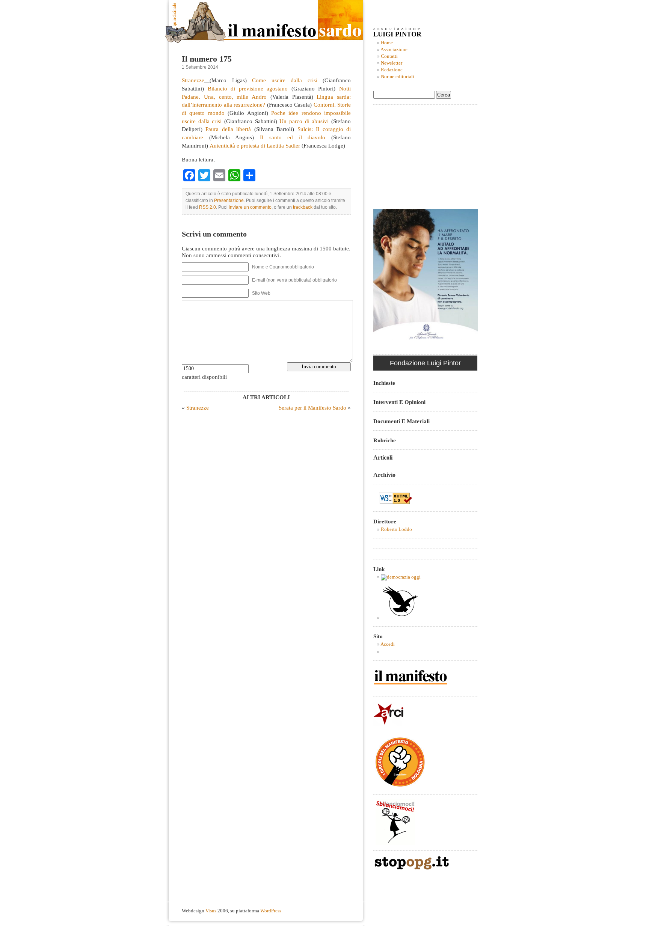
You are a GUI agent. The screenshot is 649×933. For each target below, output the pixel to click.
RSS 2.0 (207, 207)
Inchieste (384, 383)
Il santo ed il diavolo (293, 137)
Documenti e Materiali (401, 421)
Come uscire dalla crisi (284, 80)
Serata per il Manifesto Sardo (312, 407)
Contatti (389, 56)
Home (387, 42)
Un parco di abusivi (304, 121)
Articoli (382, 457)
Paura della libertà (228, 129)
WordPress (270, 910)
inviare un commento (250, 207)
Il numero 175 (207, 58)
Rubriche (384, 440)
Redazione (392, 69)
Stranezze (193, 80)
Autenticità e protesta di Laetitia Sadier (255, 145)
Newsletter (391, 63)
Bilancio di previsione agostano (248, 88)
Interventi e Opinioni (399, 402)
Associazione (394, 49)
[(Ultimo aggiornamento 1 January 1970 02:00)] (401, 577)
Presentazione (229, 200)
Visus (210, 910)
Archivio (384, 475)
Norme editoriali (397, 76)
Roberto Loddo (396, 529)
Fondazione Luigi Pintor (425, 363)
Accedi (387, 644)
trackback (302, 207)
